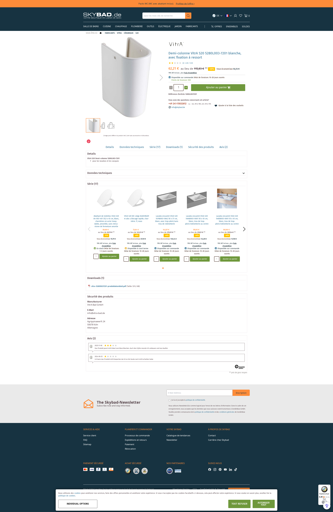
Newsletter (171, 439)
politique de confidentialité (195, 400)
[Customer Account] (235, 15)
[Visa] (92, 469)
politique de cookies (66, 495)
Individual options (78, 504)
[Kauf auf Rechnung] (111, 469)
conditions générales (226, 412)
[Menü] (328, 486)
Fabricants (110, 33)
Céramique (128, 33)
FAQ (85, 439)
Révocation (130, 448)
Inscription (241, 392)
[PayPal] (98, 469)
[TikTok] (235, 469)
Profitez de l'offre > (185, 4)
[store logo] (102, 16)
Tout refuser (239, 504)
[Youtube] (225, 469)
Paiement (129, 444)
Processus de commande (137, 435)
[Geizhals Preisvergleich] (178, 471)
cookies (77, 493)
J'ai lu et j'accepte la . (188, 400)
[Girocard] (105, 469)
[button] (217, 15)
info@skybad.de (178, 107)
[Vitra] (176, 48)
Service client (89, 435)
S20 (137, 33)
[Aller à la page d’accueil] (100, 33)
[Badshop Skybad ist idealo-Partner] (169, 471)
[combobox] (163, 16)
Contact (212, 435)
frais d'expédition (190, 73)
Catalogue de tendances (178, 435)
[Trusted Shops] (128, 471)
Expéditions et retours (136, 439)
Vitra (119, 33)
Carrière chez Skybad (218, 439)
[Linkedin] (230, 469)
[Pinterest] (220, 469)
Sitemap (87, 444)
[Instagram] (214, 469)
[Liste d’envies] (240, 15)
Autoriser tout (264, 504)
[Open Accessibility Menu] (326, 505)
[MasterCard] (85, 469)
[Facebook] (209, 469)
